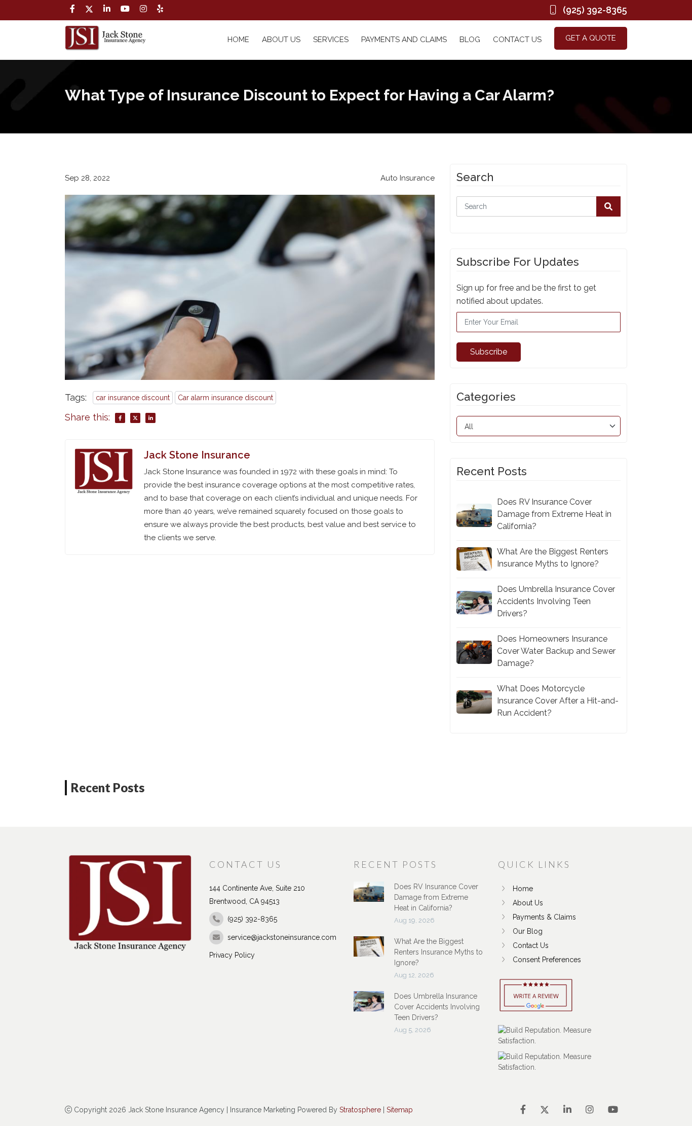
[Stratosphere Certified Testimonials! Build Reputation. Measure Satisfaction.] (562, 1035)
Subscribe (488, 352)
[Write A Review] (536, 996)
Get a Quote (590, 38)
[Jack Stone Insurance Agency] (105, 38)
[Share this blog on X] (135, 418)
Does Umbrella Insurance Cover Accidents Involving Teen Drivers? (556, 601)
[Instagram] (143, 9)
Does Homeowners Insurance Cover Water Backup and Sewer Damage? (556, 651)
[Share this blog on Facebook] (120, 418)
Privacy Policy (232, 955)
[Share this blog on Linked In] (150, 418)
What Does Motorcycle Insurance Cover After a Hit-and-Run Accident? (558, 701)
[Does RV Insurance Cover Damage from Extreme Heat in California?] (369, 897)
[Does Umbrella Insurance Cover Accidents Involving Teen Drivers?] (369, 1006)
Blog (469, 39)
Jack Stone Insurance (197, 455)
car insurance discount (133, 398)
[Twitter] (89, 9)
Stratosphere (360, 1110)
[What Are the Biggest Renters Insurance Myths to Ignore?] (369, 951)
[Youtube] (125, 9)
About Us (281, 39)
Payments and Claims (404, 39)
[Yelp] (160, 9)
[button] (608, 206)
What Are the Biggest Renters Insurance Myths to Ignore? (552, 558)
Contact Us (517, 39)
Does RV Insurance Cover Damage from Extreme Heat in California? (554, 514)
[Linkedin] (106, 9)
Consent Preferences (547, 960)
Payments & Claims (544, 917)
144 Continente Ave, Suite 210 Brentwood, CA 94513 (257, 894)
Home (238, 39)
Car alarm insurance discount (225, 398)
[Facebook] (72, 9)
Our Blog (528, 931)
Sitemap (400, 1110)
